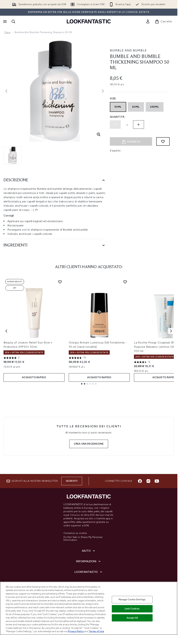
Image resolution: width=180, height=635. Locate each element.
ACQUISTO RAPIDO (34, 377)
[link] (148, 21)
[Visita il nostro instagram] (148, 481)
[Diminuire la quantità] (115, 124)
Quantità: (117, 116)
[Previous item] (6, 331)
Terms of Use (96, 631)
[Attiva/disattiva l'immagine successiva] (103, 91)
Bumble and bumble (128, 50)
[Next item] (171, 331)
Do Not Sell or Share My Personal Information (82, 538)
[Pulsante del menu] (4, 21)
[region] (88, 608)
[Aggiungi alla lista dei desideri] (163, 141)
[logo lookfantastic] (89, 21)
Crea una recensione (89, 443)
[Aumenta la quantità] (138, 124)
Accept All (132, 618)
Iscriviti (72, 480)
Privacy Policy (76, 631)
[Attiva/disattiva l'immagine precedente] (6, 91)
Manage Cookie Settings (132, 599)
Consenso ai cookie (75, 533)
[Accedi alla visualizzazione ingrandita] (98, 134)
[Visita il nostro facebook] (140, 481)
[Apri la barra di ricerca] (13, 21)
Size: (113, 98)
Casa (7, 32)
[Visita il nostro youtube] (157, 481)
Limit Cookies (132, 608)
